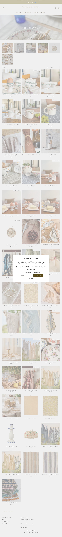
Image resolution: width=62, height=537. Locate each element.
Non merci (31, 278)
